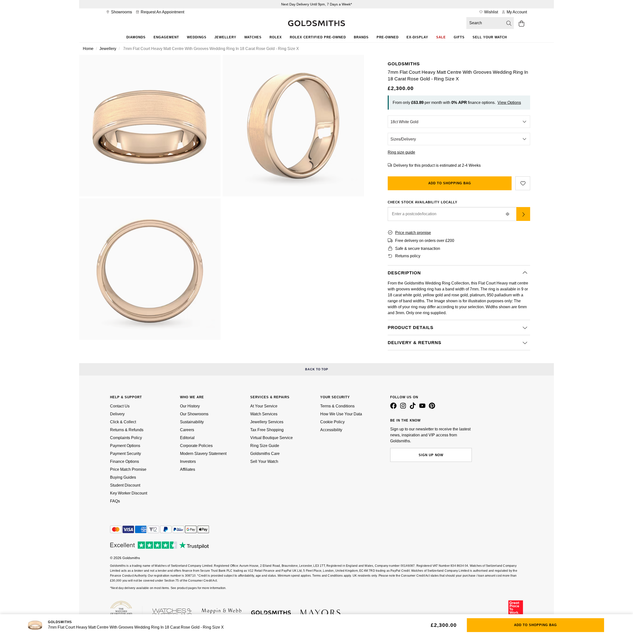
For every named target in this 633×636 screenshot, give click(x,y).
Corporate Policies (196, 446)
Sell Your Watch (490, 37)
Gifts (459, 37)
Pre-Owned (388, 37)
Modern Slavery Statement (203, 453)
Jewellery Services (266, 422)
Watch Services (263, 414)
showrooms (121, 12)
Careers (187, 430)
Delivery (117, 414)
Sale (441, 37)
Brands (361, 37)
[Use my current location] (507, 214)
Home (88, 49)
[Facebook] (394, 407)
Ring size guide (401, 152)
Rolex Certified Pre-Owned (318, 37)
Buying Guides (123, 477)
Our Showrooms (194, 414)
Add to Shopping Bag (449, 183)
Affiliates (187, 469)
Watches (253, 37)
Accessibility (331, 430)
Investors (188, 461)
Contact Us (120, 406)
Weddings (196, 37)
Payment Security (125, 453)
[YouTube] (423, 407)
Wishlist (490, 12)
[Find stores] (523, 214)
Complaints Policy (126, 438)
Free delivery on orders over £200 (424, 240)
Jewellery (225, 37)
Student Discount (125, 485)
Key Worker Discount (128, 493)
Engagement (166, 37)
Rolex (276, 37)
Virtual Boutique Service (271, 438)
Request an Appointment (162, 12)
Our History (190, 406)
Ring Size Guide (264, 446)
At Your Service (263, 406)
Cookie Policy (332, 422)
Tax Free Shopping (267, 430)
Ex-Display (417, 37)
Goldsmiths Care (265, 453)
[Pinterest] (433, 407)
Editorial (187, 438)
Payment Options (125, 446)
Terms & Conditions (337, 406)
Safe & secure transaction (417, 248)
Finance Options (124, 461)
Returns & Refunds (126, 430)
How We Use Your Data (341, 414)
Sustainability (192, 422)
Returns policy (407, 256)
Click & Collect (123, 422)
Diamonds (136, 37)
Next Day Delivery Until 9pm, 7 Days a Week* (316, 4)
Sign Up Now (431, 455)
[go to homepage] (316, 23)
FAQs (115, 501)
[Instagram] (404, 407)
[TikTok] (413, 407)
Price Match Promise (128, 469)
